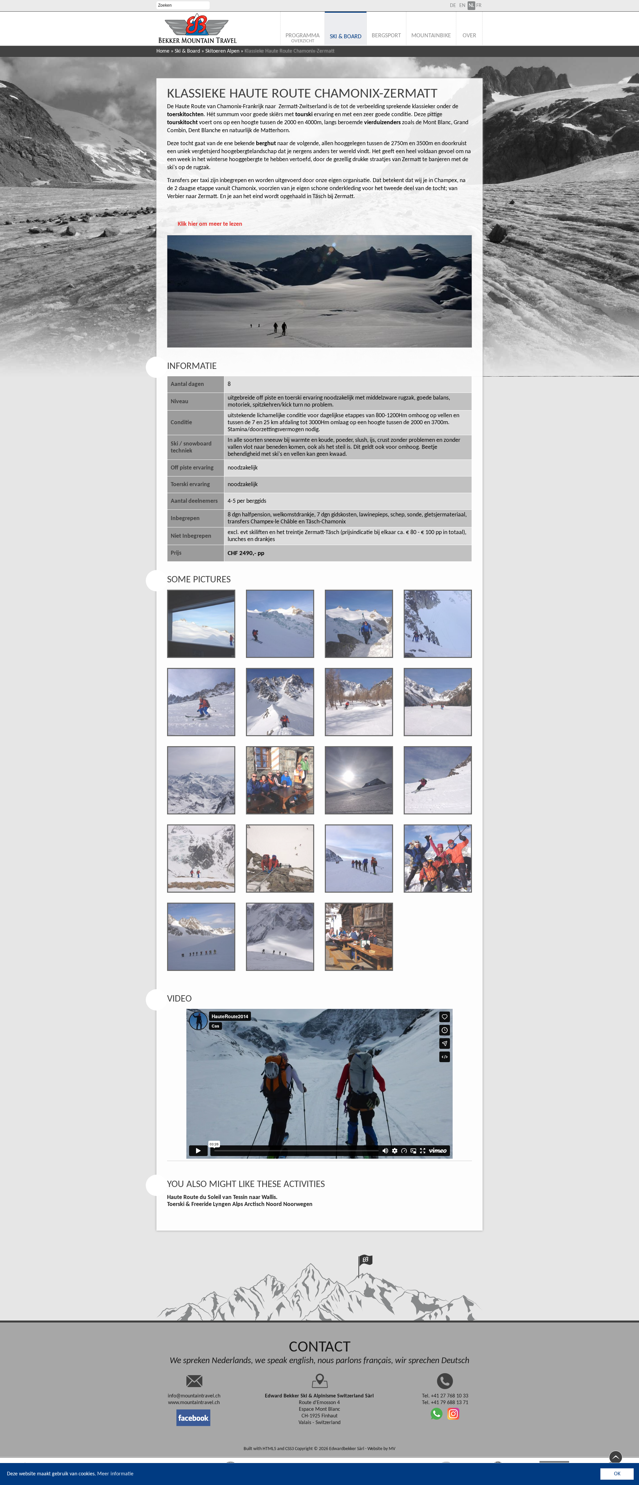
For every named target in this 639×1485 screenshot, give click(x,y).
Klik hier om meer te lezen (210, 224)
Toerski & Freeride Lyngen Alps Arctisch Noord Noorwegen (240, 1204)
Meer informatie (115, 1474)
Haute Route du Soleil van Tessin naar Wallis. (222, 1197)
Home (162, 51)
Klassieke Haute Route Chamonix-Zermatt (302, 94)
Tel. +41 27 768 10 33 (445, 1396)
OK (617, 1474)
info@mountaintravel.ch (194, 1396)
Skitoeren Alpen (222, 51)
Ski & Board (187, 51)
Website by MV (381, 1448)
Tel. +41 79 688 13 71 (445, 1402)
